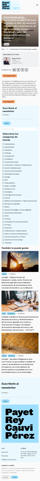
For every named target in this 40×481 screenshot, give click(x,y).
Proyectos (8, 228)
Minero (6, 44)
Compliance (9, 159)
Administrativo (10, 144)
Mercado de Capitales (12, 204)
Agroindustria (9, 147)
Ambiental (8, 150)
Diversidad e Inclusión (12, 174)
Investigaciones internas (13, 195)
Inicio (3, 448)
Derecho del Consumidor (13, 171)
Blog (2, 49)
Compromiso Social (11, 162)
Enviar (7, 123)
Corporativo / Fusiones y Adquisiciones (18, 165)
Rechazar (5, 477)
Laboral (7, 198)
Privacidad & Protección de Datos (16, 222)
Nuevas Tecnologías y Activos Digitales (18, 210)
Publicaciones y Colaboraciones (16, 231)
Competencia (9, 156)
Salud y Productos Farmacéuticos (16, 234)
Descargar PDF (8, 102)
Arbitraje (8, 153)
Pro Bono (8, 225)
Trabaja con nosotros (8, 460)
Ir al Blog (23, 448)
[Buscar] (35, 129)
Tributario (8, 243)
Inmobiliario (8, 192)
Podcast (8, 219)
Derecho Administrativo (13, 168)
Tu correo (6, 115)
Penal (6, 216)
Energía (7, 177)
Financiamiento (10, 183)
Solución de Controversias (14, 240)
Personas (4, 456)
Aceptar (14, 477)
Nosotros (4, 452)
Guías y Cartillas (10, 186)
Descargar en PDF (9, 76)
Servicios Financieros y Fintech (15, 237)
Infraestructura (10, 189)
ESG (6, 180)
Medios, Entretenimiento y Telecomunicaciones (21, 201)
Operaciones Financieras (13, 213)
